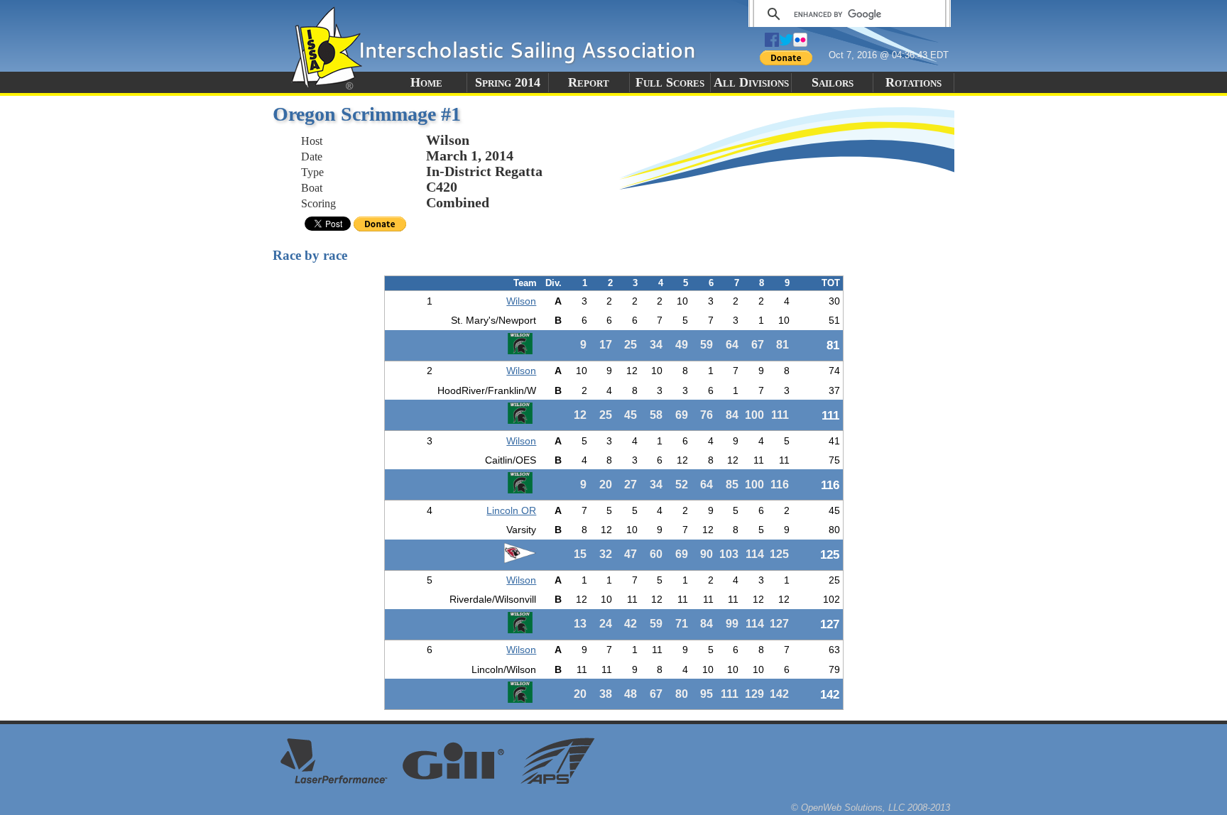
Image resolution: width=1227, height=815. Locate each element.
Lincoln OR (511, 510)
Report (588, 82)
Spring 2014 (507, 82)
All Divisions (751, 82)
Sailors (833, 82)
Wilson (521, 301)
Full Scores (670, 82)
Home (426, 82)
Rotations (913, 82)
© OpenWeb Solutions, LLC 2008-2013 (870, 807)
